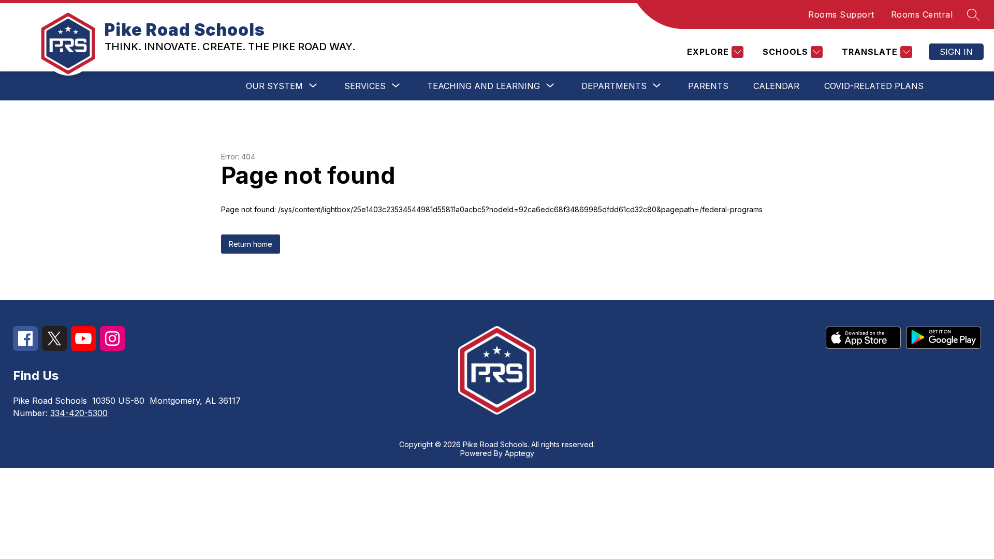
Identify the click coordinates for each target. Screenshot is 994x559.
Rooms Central (922, 14)
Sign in (956, 52)
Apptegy (519, 453)
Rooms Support (841, 14)
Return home (250, 244)
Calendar (776, 86)
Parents (708, 86)
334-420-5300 (79, 413)
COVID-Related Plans (874, 86)
